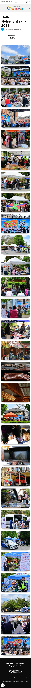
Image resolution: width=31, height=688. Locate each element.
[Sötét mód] (29, 2)
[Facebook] (13, 2)
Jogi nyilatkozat (15, 666)
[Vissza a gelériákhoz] (2, 29)
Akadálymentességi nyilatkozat (13, 677)
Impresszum (19, 663)
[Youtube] (16, 2)
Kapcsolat (9, 663)
